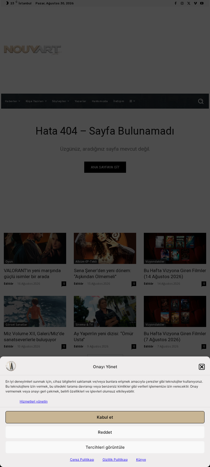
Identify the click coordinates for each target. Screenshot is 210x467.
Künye (141, 459)
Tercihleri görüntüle (105, 447)
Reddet (105, 432)
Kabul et (105, 417)
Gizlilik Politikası (115, 459)
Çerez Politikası (82, 459)
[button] (202, 367)
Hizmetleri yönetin (34, 401)
